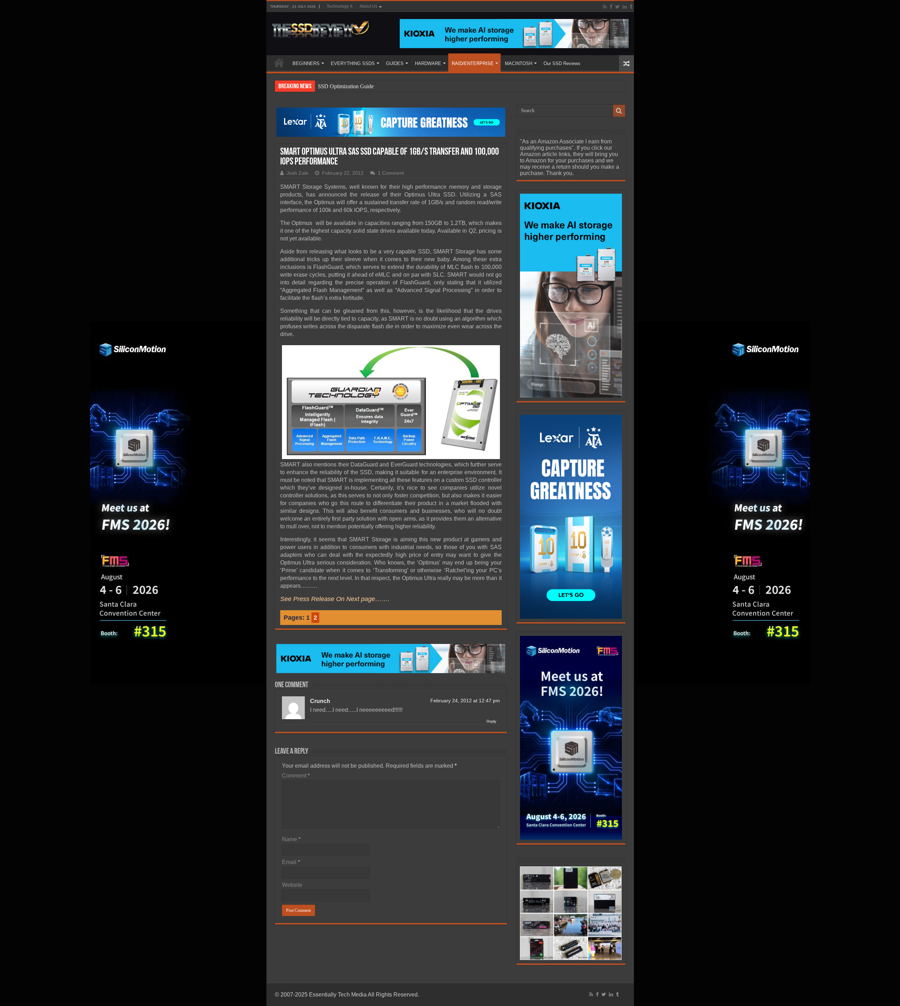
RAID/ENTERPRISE (473, 63)
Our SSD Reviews (562, 63)
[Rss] (605, 6)
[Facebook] (611, 6)
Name (291, 839)
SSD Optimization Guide (346, 86)
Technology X (340, 6)
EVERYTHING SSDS (353, 63)
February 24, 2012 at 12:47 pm (465, 700)
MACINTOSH (518, 63)
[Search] (619, 111)
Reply (491, 721)
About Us (368, 6)
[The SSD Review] (320, 27)
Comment (296, 776)
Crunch (320, 701)
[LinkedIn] (625, 6)
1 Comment (391, 173)
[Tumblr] (631, 6)
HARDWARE (428, 63)
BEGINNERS (306, 63)
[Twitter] (618, 6)
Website (292, 885)
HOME (279, 62)
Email (291, 862)
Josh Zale (297, 173)
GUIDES (395, 63)
